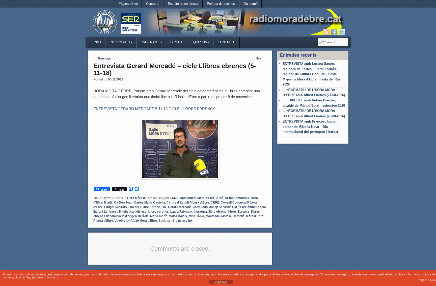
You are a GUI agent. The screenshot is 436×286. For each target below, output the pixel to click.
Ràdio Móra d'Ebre (143, 220)
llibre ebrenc (217, 211)
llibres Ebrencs (239, 211)
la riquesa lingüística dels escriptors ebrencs (136, 211)
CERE (215, 202)
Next (261, 58)
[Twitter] (342, 32)
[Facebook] (334, 32)
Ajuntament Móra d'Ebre (197, 198)
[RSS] (326, 32)
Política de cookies (221, 4)
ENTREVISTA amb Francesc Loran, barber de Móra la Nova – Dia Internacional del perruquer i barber (310, 127)
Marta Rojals (178, 216)
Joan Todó (200, 207)
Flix (164, 207)
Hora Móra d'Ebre (139, 198)
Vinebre (120, 220)
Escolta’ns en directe (183, 4)
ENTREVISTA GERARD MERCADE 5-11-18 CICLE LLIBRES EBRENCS (154, 109)
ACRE (174, 198)
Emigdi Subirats (115, 207)
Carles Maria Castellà (149, 202)
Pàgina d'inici (128, 4)
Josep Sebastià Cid (223, 207)
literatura (200, 211)
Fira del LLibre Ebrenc (144, 207)
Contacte (152, 4)
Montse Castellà (232, 216)
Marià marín (158, 216)
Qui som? (250, 4)
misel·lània (196, 216)
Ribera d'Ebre (103, 220)
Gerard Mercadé (180, 207)
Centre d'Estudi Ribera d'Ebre (188, 202)
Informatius (121, 42)
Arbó (219, 198)
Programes (151, 42)
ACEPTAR (220, 282)
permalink (185, 220)
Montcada (213, 216)
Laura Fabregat (181, 211)
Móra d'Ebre (254, 216)
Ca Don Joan (123, 202)
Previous (102, 58)
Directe (177, 42)
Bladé (108, 202)
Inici (97, 42)
